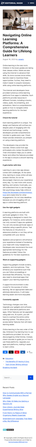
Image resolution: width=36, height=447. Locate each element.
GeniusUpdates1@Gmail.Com (18, 442)
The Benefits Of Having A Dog (17, 362)
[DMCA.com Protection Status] (8, 430)
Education (9, 358)
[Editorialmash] (12, 3)
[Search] (30, 377)
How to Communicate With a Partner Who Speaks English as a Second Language (17, 395)
